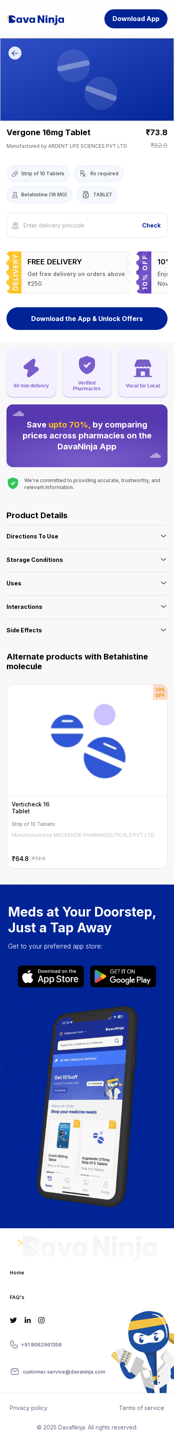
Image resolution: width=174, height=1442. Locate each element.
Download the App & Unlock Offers (87, 319)
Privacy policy (28, 1407)
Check (151, 225)
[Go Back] (14, 54)
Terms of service (141, 1407)
